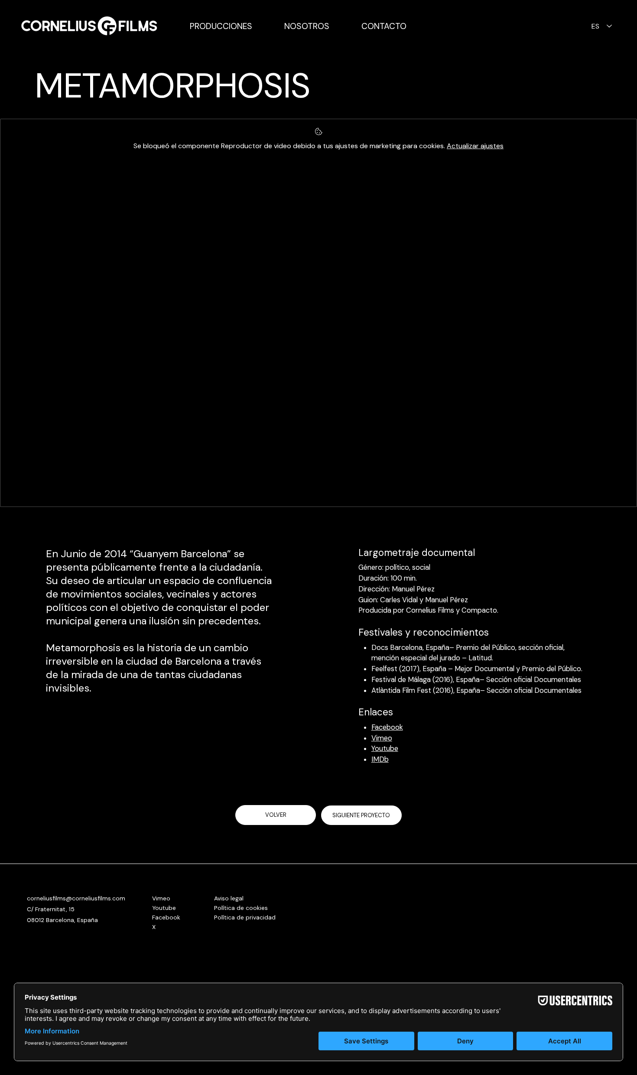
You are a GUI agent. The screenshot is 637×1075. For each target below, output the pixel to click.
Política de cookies (241, 908)
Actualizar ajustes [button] (475, 145)
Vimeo (381, 738)
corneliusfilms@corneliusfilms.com (76, 898)
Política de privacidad (245, 917)
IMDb (380, 759)
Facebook (387, 727)
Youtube (384, 748)
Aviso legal (229, 898)
